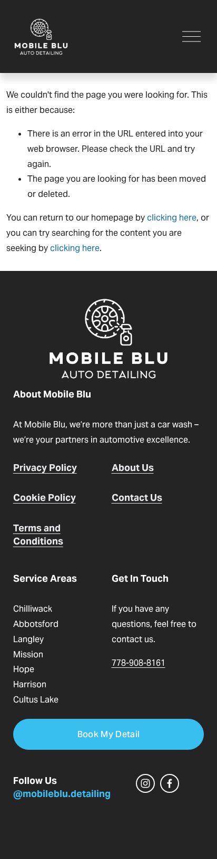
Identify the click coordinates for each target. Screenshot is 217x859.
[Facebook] (169, 783)
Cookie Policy (44, 497)
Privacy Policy (45, 468)
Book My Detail (108, 734)
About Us (133, 468)
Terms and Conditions (38, 534)
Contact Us (137, 497)
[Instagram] (145, 783)
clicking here (171, 217)
